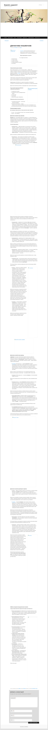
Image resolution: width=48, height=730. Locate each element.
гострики (18, 73)
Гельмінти (22, 50)
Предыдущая (6, 40)
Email (12, 715)
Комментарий (13, 698)
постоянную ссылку (34, 688)
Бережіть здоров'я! (10, 5)
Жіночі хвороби (19, 37)
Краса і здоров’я (10, 37)
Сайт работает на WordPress (24, 726)
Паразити (24, 688)
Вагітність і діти (37, 37)
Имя (12, 711)
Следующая (42, 40)
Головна (5, 37)
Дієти (15, 37)
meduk (21, 47)
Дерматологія (25, 37)
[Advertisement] (24, 29)
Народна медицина (31, 37)
